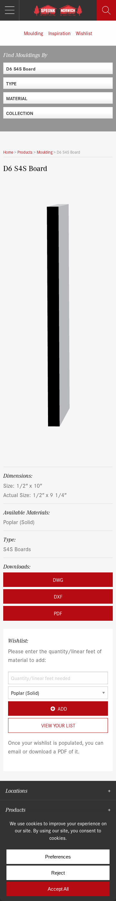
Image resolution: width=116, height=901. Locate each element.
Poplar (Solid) (18, 521)
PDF (58, 613)
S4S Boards (17, 548)
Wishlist (84, 33)
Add (62, 708)
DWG (58, 579)
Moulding (33, 33)
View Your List (58, 725)
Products (15, 809)
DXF (58, 596)
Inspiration (59, 33)
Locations (16, 790)
